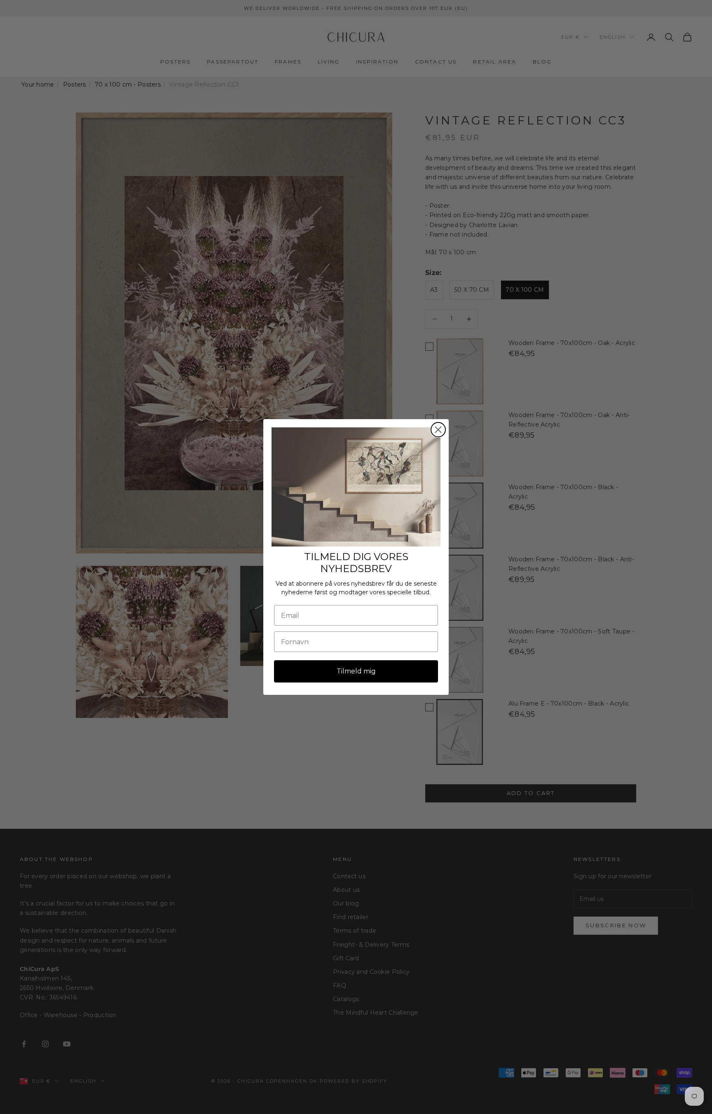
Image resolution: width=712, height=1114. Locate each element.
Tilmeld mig (356, 671)
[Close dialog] (438, 429)
